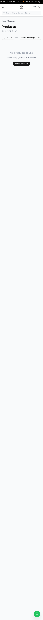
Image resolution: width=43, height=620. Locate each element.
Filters (9, 38)
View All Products (21, 63)
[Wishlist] (34, 7)
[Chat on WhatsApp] (37, 614)
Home (4, 21)
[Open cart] (39, 7)
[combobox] (30, 38)
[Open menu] (3, 7)
